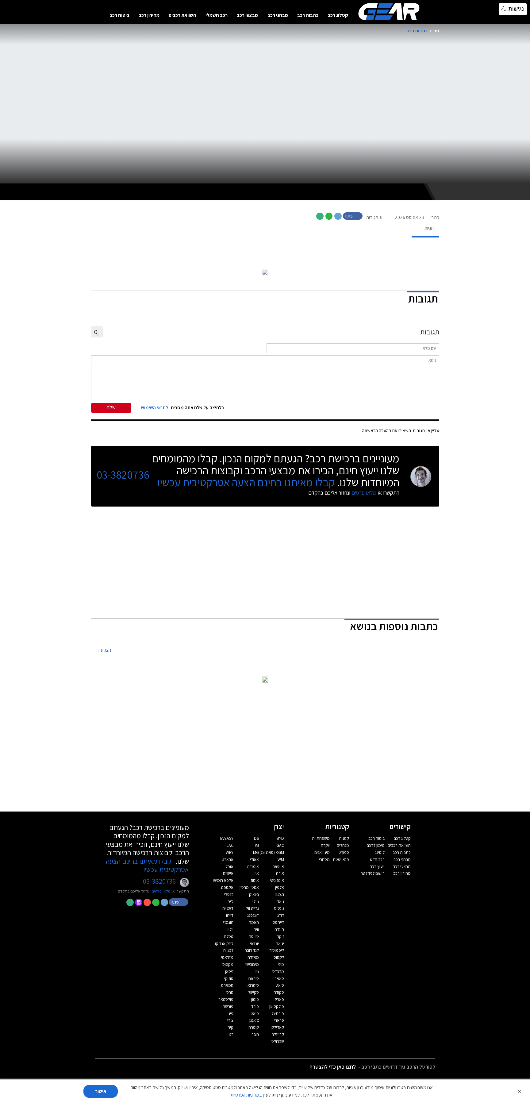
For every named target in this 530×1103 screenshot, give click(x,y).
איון (256, 873)
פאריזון (278, 999)
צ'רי (230, 1020)
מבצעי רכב (247, 15)
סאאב (279, 978)
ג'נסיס (279, 908)
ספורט (344, 852)
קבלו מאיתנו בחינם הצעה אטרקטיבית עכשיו (246, 482)
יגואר (280, 943)
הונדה (279, 929)
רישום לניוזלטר (373, 873)
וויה (256, 929)
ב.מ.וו (279, 894)
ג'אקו (280, 901)
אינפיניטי (277, 880)
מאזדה (253, 957)
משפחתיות (321, 838)
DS (256, 838)
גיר (436, 30)
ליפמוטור (276, 950)
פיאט (255, 1013)
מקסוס (227, 964)
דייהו (229, 915)
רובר (255, 1034)
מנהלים (343, 845)
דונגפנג (253, 915)
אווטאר (278, 866)
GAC (280, 845)
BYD (280, 838)
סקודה (279, 992)
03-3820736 (123, 475)
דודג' (280, 915)
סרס (229, 992)
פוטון (255, 999)
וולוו (230, 929)
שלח (111, 407)
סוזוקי (228, 978)
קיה (230, 1027)
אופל (229, 866)
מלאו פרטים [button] (161, 891)
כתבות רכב (307, 15)
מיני (281, 964)
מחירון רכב (149, 15)
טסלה (228, 936)
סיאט (280, 985)
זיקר (280, 936)
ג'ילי (255, 901)
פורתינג (278, 1013)
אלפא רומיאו (223, 880)
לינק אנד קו (224, 943)
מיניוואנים (322, 852)
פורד (255, 1006)
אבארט (227, 859)
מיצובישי (252, 964)
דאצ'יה (227, 908)
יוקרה (325, 845)
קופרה (253, 1027)
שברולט (277, 1041)
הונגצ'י (228, 922)
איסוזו (254, 880)
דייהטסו (278, 922)
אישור (100, 1091)
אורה (280, 873)
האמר (254, 922)
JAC (230, 845)
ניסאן (229, 971)
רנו (231, 1034)
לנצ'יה (228, 950)
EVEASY (226, 838)
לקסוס (279, 957)
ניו (257, 971)
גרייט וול (252, 908)
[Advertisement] (265, 563)
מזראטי (227, 957)
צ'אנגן (254, 1020)
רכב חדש (377, 859)
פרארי (279, 1020)
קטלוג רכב (338, 15)
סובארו (253, 978)
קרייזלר (278, 1034)
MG (256, 852)
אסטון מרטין (249, 887)
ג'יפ (230, 901)
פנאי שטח (341, 859)
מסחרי (324, 859)
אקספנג (227, 887)
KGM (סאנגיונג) (271, 852)
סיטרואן (253, 985)
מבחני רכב (277, 15)
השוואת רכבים (182, 15)
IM (257, 845)
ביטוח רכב (119, 15)
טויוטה (254, 936)
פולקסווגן (276, 1006)
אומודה (253, 866)
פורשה (228, 1006)
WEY (229, 852)
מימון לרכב (376, 845)
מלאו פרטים (363, 492)
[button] (353, 215)
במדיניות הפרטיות (246, 1095)
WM (281, 859)
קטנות (344, 838)
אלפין (279, 887)
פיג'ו (230, 1013)
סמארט (227, 985)
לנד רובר (252, 950)
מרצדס (278, 971)
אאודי (254, 859)
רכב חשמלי (216, 15)
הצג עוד (104, 650)
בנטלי (228, 894)
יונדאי (254, 943)
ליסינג (380, 852)
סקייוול (253, 992)
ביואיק (254, 894)
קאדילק (277, 1027)
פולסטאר (225, 999)
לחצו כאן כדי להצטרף (332, 1066)
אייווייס (228, 873)
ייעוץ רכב (377, 866)
